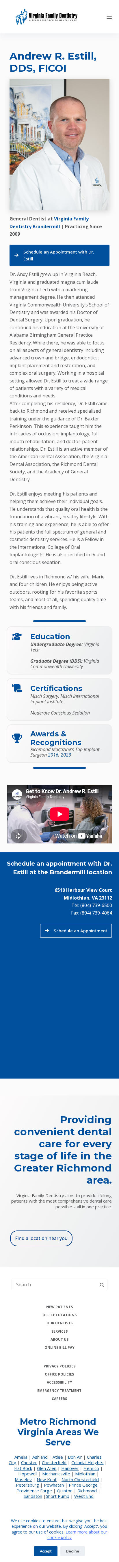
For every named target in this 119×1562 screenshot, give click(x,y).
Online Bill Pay (59, 1347)
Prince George (83, 1485)
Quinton (65, 1491)
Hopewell (27, 1474)
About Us (59, 1339)
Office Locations (59, 1315)
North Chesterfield (80, 1479)
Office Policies (59, 1374)
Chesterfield (54, 1462)
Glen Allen (46, 1468)
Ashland (40, 1457)
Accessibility (59, 1382)
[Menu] (109, 16)
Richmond (87, 1491)
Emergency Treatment (59, 1390)
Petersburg (28, 1485)
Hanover (70, 1468)
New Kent (47, 1479)
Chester (29, 1462)
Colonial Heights (87, 1462)
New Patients (59, 1307)
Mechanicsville (56, 1474)
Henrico (91, 1468)
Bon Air (75, 1457)
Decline (72, 1551)
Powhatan (54, 1485)
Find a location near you (41, 1238)
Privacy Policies (59, 1366)
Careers (59, 1399)
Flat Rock (23, 1468)
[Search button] (101, 1284)
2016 (53, 755)
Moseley (23, 1479)
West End (84, 1496)
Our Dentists (59, 1323)
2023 (66, 755)
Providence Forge (34, 1491)
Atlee (58, 1457)
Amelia (20, 1457)
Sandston (33, 1496)
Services (59, 1331)
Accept (46, 1551)
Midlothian (85, 1474)
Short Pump (57, 1496)
